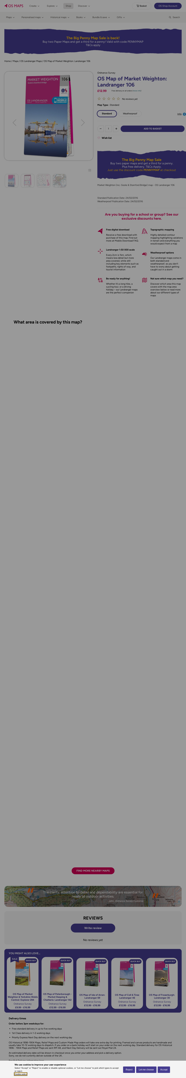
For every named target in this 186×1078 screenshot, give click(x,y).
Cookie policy (21, 1074)
